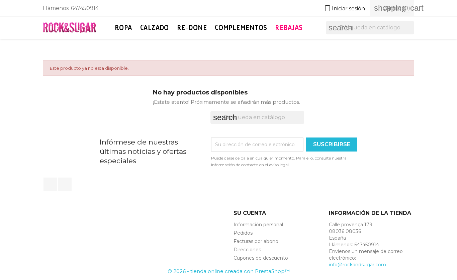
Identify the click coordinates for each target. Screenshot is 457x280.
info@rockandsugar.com (357, 265)
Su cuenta (250, 213)
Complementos (241, 27)
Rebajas (288, 27)
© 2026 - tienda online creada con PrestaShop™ (229, 271)
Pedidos (243, 233)
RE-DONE (192, 27)
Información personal (258, 225)
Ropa (123, 27)
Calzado (154, 27)
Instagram (65, 184)
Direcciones (247, 250)
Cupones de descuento (261, 258)
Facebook (50, 184)
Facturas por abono (256, 241)
